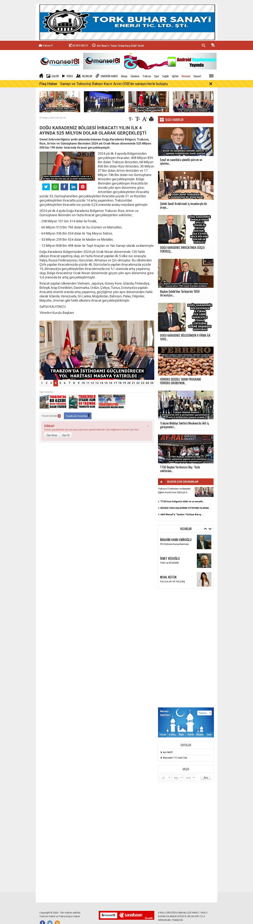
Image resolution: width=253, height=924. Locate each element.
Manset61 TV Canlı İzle (175, 757)
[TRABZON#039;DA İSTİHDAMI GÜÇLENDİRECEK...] (204, 492)
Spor (156, 76)
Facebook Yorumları (77, 416)
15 (106, 383)
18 (119, 383)
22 (138, 383)
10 (83, 383)
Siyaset (197, 76)
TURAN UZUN (168, 575)
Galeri (55, 76)
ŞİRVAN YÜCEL (168, 539)
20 (129, 383)
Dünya (124, 76)
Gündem (135, 76)
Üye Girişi (51, 435)
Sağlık (165, 76)
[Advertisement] (186, 648)
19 (124, 383)
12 (92, 383)
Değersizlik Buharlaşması (173, 544)
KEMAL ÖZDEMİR (169, 556)
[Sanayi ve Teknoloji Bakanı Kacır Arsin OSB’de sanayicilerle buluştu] (59, 101)
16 (110, 383)
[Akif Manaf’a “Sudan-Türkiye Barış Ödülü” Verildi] (148, 101)
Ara (206, 777)
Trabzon (146, 76)
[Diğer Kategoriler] (211, 76)
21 (133, 383)
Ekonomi (186, 76)
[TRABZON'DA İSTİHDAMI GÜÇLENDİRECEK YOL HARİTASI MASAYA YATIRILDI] (193, 101)
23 (142, 383)
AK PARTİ (168, 752)
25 (152, 383)
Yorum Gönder (51, 415)
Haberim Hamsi (109, 76)
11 (87, 383)
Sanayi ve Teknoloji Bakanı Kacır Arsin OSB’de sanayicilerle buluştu (114, 84)
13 (97, 383)
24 (147, 383)
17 (115, 383)
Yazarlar (87, 76)
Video (69, 76)
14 (101, 383)
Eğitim (175, 76)
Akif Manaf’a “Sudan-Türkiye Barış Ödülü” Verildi (120, 45)
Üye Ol (65, 435)
